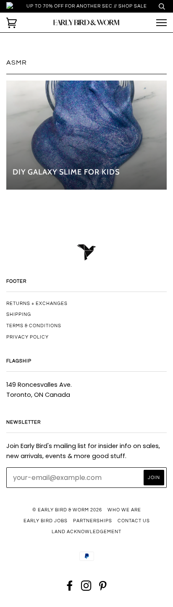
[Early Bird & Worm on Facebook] (70, 588)
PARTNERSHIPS (92, 520)
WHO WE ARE (124, 510)
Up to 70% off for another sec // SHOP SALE (86, 6)
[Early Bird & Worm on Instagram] (86, 588)
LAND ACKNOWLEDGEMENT (86, 531)
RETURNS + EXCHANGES (37, 303)
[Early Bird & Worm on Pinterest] (102, 588)
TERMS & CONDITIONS (33, 325)
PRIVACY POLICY (27, 337)
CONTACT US (134, 520)
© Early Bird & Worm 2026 (67, 510)
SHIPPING (18, 314)
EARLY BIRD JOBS (46, 520)
